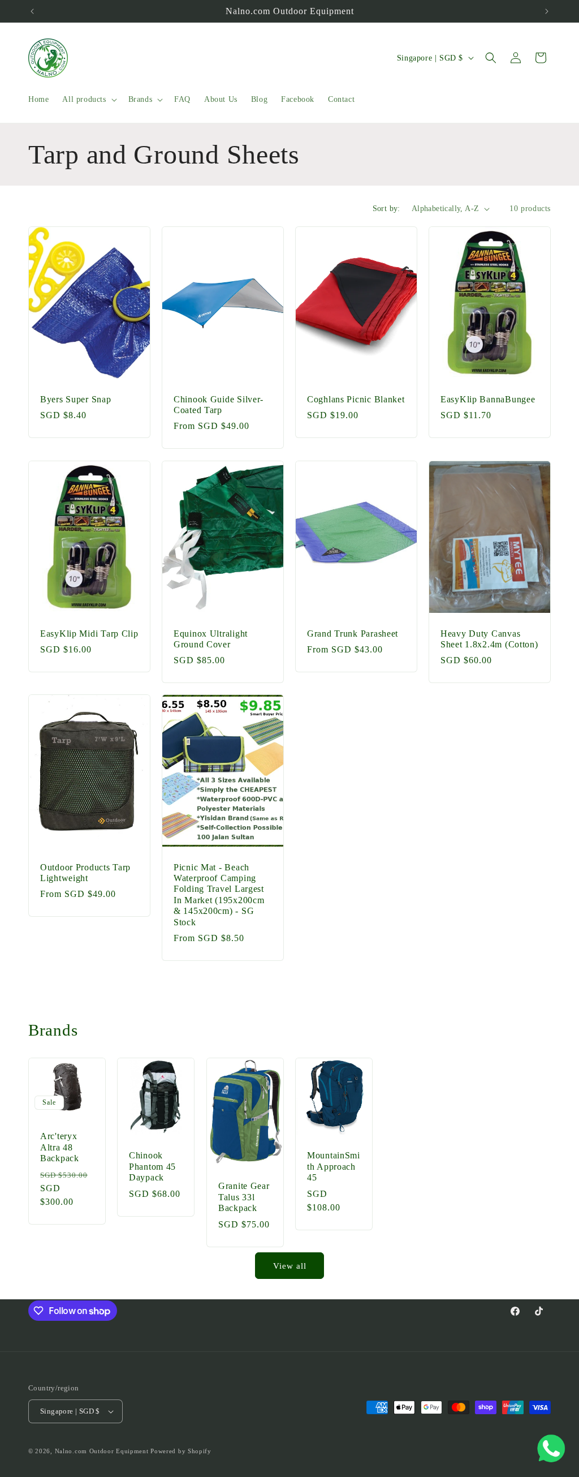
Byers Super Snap (75, 399)
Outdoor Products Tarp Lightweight (85, 872)
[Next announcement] (546, 11)
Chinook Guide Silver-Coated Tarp (218, 404)
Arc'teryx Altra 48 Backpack (59, 1147)
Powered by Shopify (180, 1451)
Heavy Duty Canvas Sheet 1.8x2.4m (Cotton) (489, 638)
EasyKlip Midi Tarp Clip (89, 633)
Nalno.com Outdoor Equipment (102, 1451)
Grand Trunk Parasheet (352, 633)
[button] (88, 99)
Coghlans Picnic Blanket (356, 399)
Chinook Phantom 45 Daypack (152, 1166)
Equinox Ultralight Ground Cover (211, 638)
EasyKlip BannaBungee (487, 399)
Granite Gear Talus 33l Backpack (244, 1197)
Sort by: (386, 208)
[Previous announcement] (32, 11)
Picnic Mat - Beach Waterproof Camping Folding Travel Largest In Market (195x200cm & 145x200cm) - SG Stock (219, 894)
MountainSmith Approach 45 (333, 1166)
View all (289, 1265)
